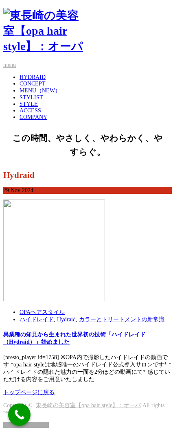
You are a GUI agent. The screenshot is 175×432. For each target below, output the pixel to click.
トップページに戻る (29, 392)
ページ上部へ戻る (26, 425)
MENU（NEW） (40, 91)
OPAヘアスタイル (42, 312)
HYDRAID (33, 77)
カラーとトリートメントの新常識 (121, 319)
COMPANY (33, 117)
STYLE (29, 104)
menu (9, 65)
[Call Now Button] (19, 414)
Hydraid (66, 319)
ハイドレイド (37, 319)
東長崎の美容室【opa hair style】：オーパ (88, 405)
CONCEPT (33, 84)
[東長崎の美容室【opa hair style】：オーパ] (87, 31)
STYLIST (31, 97)
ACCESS (30, 110)
